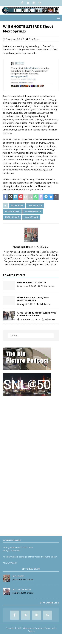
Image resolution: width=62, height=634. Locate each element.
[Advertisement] (31, 430)
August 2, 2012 (27, 304)
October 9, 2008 (28, 286)
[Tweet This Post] (10, 197)
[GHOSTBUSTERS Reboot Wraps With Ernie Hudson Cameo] (9, 315)
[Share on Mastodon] (40, 197)
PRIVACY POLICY (10, 563)
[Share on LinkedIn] (15, 197)
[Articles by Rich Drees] (6, 580)
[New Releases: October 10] (9, 285)
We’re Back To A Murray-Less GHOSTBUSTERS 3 (33, 299)
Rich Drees (34, 39)
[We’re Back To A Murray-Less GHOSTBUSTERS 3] (9, 300)
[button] (57, 17)
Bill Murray (17, 205)
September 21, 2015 (30, 319)
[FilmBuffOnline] (31, 12)
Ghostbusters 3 (33, 211)
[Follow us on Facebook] (22, 3)
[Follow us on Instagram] (34, 3)
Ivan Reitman (31, 217)
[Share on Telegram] (45, 197)
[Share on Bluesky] (51, 197)
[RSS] (39, 3)
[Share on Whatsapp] (35, 197)
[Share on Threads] (56, 197)
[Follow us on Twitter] (28, 3)
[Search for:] (31, 335)
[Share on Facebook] (5, 197)
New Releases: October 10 (31, 282)
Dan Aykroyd (35, 205)
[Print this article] (30, 197)
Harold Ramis (12, 217)
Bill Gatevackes (48, 286)
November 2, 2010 (15, 39)
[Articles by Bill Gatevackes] (6, 593)
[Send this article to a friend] (25, 197)
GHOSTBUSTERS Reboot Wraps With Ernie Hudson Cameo (36, 314)
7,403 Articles (43, 247)
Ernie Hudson (12, 211)
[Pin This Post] (20, 197)
